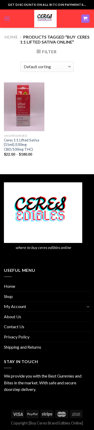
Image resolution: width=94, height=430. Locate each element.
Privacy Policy (17, 336)
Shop (8, 296)
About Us (12, 316)
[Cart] (85, 18)
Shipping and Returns (22, 346)
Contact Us (14, 326)
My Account (15, 306)
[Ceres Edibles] (45, 18)
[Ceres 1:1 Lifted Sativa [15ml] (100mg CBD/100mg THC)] (24, 106)
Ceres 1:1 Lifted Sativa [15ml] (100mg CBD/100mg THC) (21, 144)
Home (11, 36)
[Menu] (7, 18)
